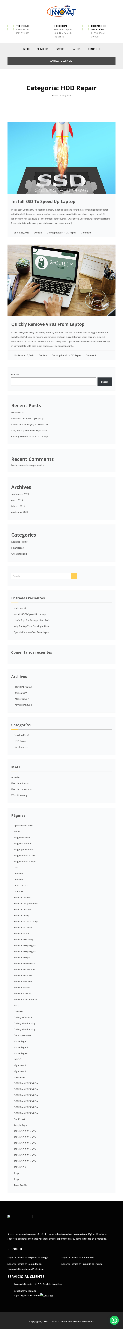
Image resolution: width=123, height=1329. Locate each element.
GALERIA (76, 49)
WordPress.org (19, 795)
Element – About (22, 897)
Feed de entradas (20, 783)
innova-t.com (26, 1290)
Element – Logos (22, 957)
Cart (16, 867)
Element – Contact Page (26, 921)
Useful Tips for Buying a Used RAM (29, 424)
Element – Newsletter (25, 963)
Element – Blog (21, 915)
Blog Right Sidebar (23, 849)
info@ (17, 1290)
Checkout (19, 873)
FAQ (16, 1005)
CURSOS (60, 49)
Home (55, 95)
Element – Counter (23, 927)
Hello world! (17, 412)
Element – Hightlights (25, 945)
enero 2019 (17, 500)
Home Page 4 (21, 1053)
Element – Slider (22, 987)
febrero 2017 (18, 506)
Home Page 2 (21, 1041)
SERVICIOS (42, 49)
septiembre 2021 (20, 494)
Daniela (38, 232)
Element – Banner (23, 909)
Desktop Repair (55, 232)
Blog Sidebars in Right (25, 861)
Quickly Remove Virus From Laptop (47, 324)
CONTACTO (94, 49)
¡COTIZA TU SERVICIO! (61, 60)
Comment (86, 232)
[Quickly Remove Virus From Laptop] (62, 280)
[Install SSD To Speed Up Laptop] (62, 158)
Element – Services (23, 981)
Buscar (15, 374)
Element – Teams (22, 993)
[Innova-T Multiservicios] (62, 10)
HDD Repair (70, 232)
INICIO (26, 49)
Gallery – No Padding (25, 1023)
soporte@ (19, 1295)
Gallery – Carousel (23, 1017)
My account (20, 1065)
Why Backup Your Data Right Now (29, 430)
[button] (114, 1320)
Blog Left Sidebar (23, 843)
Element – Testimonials (25, 999)
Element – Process (23, 975)
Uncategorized (19, 553)
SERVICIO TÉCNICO (25, 1131)
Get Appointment (23, 1035)
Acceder (15, 777)
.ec (34, 1290)
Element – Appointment (26, 903)
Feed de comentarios (22, 789)
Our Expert (19, 1119)
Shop (16, 1173)
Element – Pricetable (24, 969)
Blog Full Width (22, 837)
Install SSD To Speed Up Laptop (43, 201)
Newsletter (19, 1077)
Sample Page (20, 1125)
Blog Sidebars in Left (24, 855)
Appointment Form (23, 825)
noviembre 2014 (19, 512)
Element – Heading (23, 939)
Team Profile (20, 1185)
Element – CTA (21, 933)
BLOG (17, 831)
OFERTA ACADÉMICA (26, 1083)
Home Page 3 (21, 1047)
